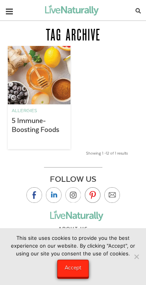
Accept (73, 267)
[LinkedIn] (54, 195)
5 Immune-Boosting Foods (35, 125)
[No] (136, 256)
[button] (9, 10)
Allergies (24, 110)
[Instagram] (73, 195)
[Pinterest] (92, 195)
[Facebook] (34, 195)
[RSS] (112, 195)
